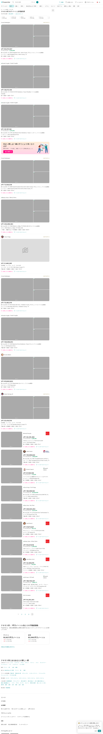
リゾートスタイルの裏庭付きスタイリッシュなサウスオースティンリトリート (36, 476)
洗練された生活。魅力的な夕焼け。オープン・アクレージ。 (36, 584)
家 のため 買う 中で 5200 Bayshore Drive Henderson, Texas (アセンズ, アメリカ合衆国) (21, 344)
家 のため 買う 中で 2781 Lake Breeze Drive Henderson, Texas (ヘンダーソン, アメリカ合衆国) (23, 132)
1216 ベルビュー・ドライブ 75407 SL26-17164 (34, 548)
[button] (32, 614)
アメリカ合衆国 (5, 9)
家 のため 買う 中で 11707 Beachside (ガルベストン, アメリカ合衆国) (16, 383)
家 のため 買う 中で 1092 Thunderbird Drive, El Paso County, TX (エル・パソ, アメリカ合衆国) (36, 458)
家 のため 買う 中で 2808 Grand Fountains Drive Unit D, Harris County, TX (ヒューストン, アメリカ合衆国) (25, 186)
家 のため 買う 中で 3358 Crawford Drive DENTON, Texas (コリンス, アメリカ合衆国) (36, 494)
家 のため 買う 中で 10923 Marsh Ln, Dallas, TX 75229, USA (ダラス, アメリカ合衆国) (20, 226)
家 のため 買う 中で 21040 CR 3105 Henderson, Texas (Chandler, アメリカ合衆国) (20, 91)
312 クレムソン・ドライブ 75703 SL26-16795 (33, 530)
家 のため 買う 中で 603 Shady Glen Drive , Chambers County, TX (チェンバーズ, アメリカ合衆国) (23, 304)
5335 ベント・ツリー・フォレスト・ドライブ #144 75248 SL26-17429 (36, 566)
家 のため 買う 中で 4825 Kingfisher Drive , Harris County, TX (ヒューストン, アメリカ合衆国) (22, 52)
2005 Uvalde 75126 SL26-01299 (30, 601)
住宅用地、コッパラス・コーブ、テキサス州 (11, 265)
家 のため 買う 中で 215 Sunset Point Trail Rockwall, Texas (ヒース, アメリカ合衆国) (36, 512)
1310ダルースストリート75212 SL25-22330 (33, 440)
